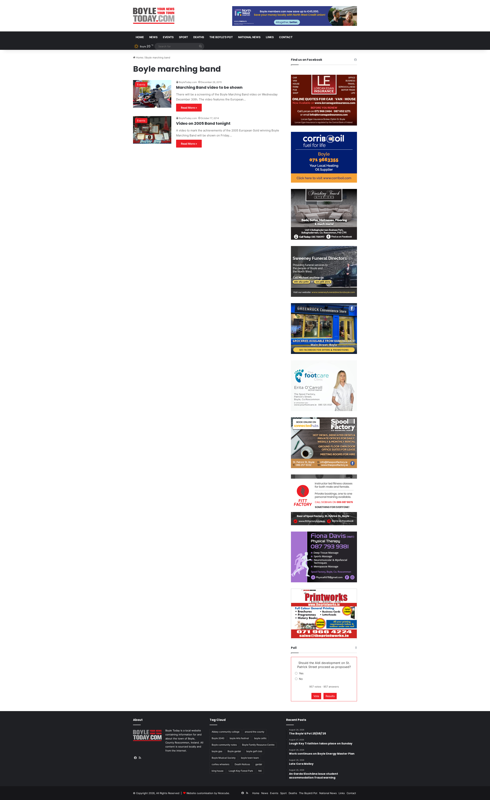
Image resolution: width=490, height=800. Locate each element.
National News (249, 37)
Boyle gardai (234, 751)
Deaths (198, 37)
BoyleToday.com (188, 82)
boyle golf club (254, 751)
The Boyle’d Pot (221, 37)
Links (270, 37)
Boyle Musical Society (224, 757)
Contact (285, 37)
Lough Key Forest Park (241, 770)
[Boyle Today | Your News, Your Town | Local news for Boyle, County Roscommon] (153, 16)
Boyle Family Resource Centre (258, 744)
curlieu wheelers (220, 764)
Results (330, 696)
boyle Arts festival (239, 738)
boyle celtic (260, 738)
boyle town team (250, 757)
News (153, 37)
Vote (316, 696)
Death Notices (242, 764)
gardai (258, 764)
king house (217, 770)
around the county (254, 731)
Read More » (189, 107)
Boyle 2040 (218, 738)
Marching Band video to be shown (209, 87)
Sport (183, 37)
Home (140, 37)
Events (168, 37)
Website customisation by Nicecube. (208, 793)
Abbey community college (225, 731)
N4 (260, 770)
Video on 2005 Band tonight (203, 123)
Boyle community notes (224, 744)
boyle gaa (217, 751)
